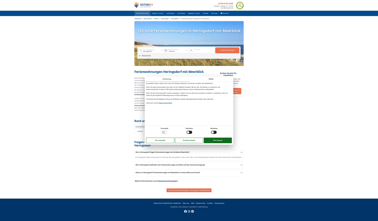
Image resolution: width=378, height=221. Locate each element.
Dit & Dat (214, 13)
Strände (205, 13)
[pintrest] (192, 211)
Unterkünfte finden (142, 13)
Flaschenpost (219, 203)
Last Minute (170, 13)
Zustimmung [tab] (167, 79)
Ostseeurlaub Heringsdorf (167, 181)
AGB (192, 203)
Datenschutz (200, 203)
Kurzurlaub (181, 13)
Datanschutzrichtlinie (165, 103)
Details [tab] (211, 79)
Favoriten (225, 13)
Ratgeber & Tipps (194, 13)
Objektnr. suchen (157, 13)
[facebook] (185, 211)
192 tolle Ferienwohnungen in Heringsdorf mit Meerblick (189, 190)
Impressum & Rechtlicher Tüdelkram (167, 203)
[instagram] (189, 211)
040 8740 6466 (226, 3)
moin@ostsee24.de (226, 8)
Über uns (186, 203)
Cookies (210, 203)
